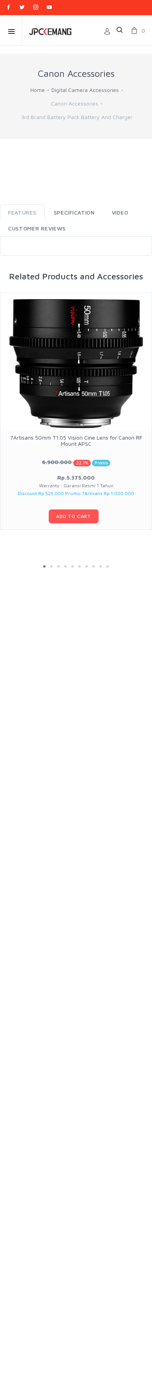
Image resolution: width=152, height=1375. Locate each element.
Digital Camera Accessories (85, 90)
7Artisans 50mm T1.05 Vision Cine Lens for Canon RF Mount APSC (76, 440)
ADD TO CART (73, 516)
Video (120, 212)
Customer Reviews (37, 228)
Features (22, 212)
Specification (74, 212)
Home (37, 90)
